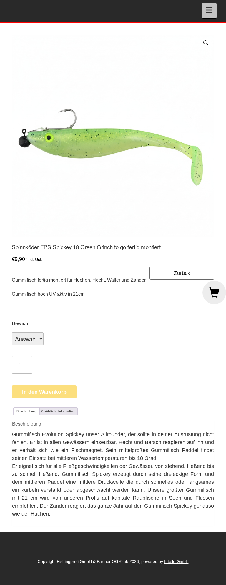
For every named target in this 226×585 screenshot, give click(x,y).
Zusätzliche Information (57, 411)
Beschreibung (26, 411)
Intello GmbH (176, 561)
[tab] (26, 411)
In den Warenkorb (44, 392)
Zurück (182, 273)
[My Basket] (214, 292)
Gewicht (21, 323)
